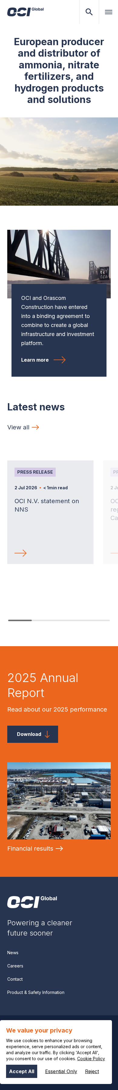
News (12, 952)
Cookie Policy (91, 1058)
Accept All (21, 1071)
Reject (92, 1071)
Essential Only (61, 1071)
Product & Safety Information (35, 992)
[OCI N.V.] (32, 902)
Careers (15, 965)
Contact (15, 979)
